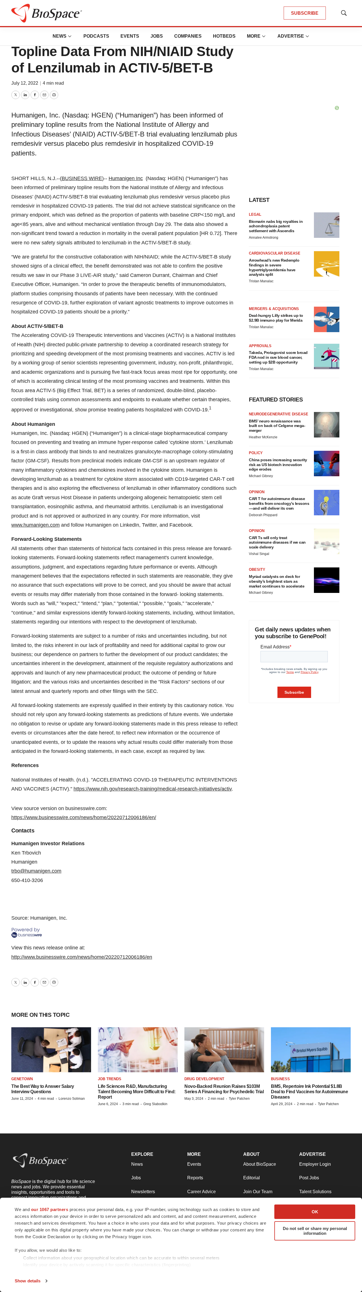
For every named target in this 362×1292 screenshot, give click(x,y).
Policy (256, 453)
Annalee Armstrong (263, 238)
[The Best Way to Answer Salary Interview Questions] (51, 1049)
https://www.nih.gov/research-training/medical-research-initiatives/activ (153, 789)
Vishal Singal (259, 554)
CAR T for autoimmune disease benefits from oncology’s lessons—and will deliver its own (279, 503)
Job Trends (109, 1079)
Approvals (260, 346)
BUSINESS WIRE (82, 178)
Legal (255, 214)
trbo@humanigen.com (36, 871)
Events (129, 36)
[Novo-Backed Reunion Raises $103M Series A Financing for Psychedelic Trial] (224, 1049)
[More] (70, 36)
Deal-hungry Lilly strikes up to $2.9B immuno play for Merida (276, 318)
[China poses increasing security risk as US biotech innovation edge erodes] (326, 463)
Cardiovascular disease (274, 253)
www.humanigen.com (35, 525)
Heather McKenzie (263, 437)
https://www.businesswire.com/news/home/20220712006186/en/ (83, 817)
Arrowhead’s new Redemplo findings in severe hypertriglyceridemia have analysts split (274, 267)
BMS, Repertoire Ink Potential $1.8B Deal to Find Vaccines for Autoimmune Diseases (309, 1091)
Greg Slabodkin (155, 1104)
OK (315, 1211)
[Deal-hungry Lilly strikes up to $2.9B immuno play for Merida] (326, 319)
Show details (27, 1280)
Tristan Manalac (261, 281)
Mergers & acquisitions (274, 309)
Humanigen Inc (126, 178)
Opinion (256, 492)
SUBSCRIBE (304, 13)
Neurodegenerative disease (278, 414)
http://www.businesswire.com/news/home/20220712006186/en (81, 957)
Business (280, 1079)
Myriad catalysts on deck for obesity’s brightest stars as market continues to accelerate (276, 581)
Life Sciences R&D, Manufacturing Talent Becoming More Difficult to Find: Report (137, 1091)
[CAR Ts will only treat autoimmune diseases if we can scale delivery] (326, 541)
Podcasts (96, 36)
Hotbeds (224, 36)
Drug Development (204, 1079)
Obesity (257, 569)
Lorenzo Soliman (72, 1099)
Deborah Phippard (263, 515)
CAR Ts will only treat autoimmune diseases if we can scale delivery (277, 542)
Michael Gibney (261, 476)
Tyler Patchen (239, 1099)
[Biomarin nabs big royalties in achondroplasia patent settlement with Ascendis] (326, 225)
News (59, 36)
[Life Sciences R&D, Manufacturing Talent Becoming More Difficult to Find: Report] (138, 1049)
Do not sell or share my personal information (315, 1231)
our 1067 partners (49, 1209)
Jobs (156, 36)
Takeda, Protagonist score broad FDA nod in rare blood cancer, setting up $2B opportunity (278, 357)
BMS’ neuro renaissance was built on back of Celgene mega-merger (277, 426)
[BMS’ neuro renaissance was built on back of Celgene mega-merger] (326, 424)
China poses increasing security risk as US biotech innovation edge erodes (278, 465)
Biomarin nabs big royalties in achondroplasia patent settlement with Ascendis (276, 226)
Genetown (22, 1079)
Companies (188, 36)
